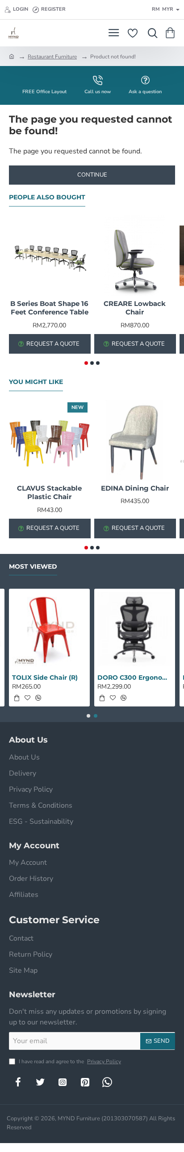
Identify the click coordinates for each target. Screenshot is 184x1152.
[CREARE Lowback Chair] (134, 255)
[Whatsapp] (107, 1082)
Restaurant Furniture (52, 56)
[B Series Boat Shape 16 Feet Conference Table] (49, 255)
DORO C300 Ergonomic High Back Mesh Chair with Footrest (134, 677)
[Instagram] (62, 1082)
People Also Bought (47, 197)
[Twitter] (40, 1082)
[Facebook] (18, 1082)
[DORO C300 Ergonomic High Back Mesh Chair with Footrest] (134, 629)
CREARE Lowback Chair (135, 308)
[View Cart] (171, 33)
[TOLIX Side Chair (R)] (49, 629)
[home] (11, 56)
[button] (86, 363)
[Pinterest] (85, 1082)
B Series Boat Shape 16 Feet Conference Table (49, 308)
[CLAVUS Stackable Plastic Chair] (49, 440)
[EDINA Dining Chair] (134, 440)
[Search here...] (150, 33)
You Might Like (36, 382)
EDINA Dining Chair (135, 488)
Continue (92, 175)
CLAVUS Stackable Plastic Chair (49, 492)
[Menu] (114, 33)
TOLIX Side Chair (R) (45, 677)
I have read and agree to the (69, 1061)
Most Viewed (33, 566)
